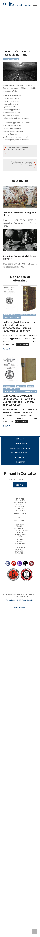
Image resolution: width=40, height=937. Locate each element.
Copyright (30, 600)
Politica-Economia (20, 530)
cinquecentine (9, 386)
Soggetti (20, 525)
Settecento (20, 506)
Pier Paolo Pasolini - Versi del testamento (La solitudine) (18, 148)
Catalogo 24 (20, 549)
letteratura (23, 315)
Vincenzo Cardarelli (11, 59)
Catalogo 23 (20, 551)
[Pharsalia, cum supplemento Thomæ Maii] (10, 299)
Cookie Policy (21, 600)
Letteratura (20, 528)
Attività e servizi (20, 443)
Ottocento (20, 508)
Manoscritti (20, 514)
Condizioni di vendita (20, 453)
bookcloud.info (24, 604)
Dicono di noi (20, 457)
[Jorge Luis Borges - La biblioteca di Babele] (20, 240)
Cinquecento (20, 503)
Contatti (20, 439)
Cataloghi (20, 547)
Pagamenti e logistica (20, 448)
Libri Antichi (20, 499)
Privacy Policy (10, 600)
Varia (20, 536)
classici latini (8, 317)
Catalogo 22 (20, 553)
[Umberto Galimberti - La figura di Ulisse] (20, 196)
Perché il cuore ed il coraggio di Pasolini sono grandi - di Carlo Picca (21, 164)
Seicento (20, 505)
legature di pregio (10, 315)
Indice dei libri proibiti (11, 389)
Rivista (20, 539)
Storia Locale (20, 534)
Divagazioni (20, 543)
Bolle (20, 517)
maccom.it (13, 604)
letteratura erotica (28, 391)
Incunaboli (20, 501)
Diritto (20, 527)
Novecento (20, 510)
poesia (17, 317)
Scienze (20, 532)
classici (32, 315)
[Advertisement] (20, 29)
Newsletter (20, 462)
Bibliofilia (20, 541)
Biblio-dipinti (20, 521)
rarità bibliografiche (11, 391)
